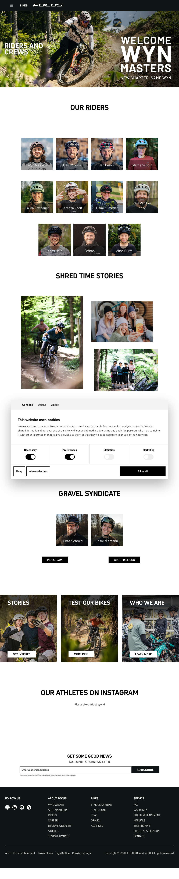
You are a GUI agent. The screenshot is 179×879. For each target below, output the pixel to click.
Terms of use (45, 853)
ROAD (94, 815)
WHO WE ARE (56, 805)
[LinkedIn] (14, 807)
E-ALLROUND (98, 810)
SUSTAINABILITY (58, 810)
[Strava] (29, 807)
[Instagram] (7, 807)
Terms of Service (67, 775)
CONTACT (139, 836)
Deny (19, 471)
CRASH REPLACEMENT (147, 815)
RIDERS (52, 815)
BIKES (24, 5)
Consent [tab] (27, 405)
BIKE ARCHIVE (142, 826)
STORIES (53, 831)
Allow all (143, 471)
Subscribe (145, 770)
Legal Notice (62, 853)
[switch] (70, 457)
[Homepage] (48, 5)
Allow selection (38, 471)
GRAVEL (95, 820)
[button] (11, 5)
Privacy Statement (24, 853)
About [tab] (55, 405)
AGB (7, 853)
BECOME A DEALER (59, 826)
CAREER (53, 820)
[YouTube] (22, 807)
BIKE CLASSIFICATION (147, 831)
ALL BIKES (97, 826)
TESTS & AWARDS (58, 836)
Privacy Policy (55, 775)
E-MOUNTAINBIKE (101, 805)
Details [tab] (42, 405)
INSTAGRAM (54, 560)
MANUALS (139, 820)
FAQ (136, 805)
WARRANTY (140, 810)
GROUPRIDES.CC (124, 560)
